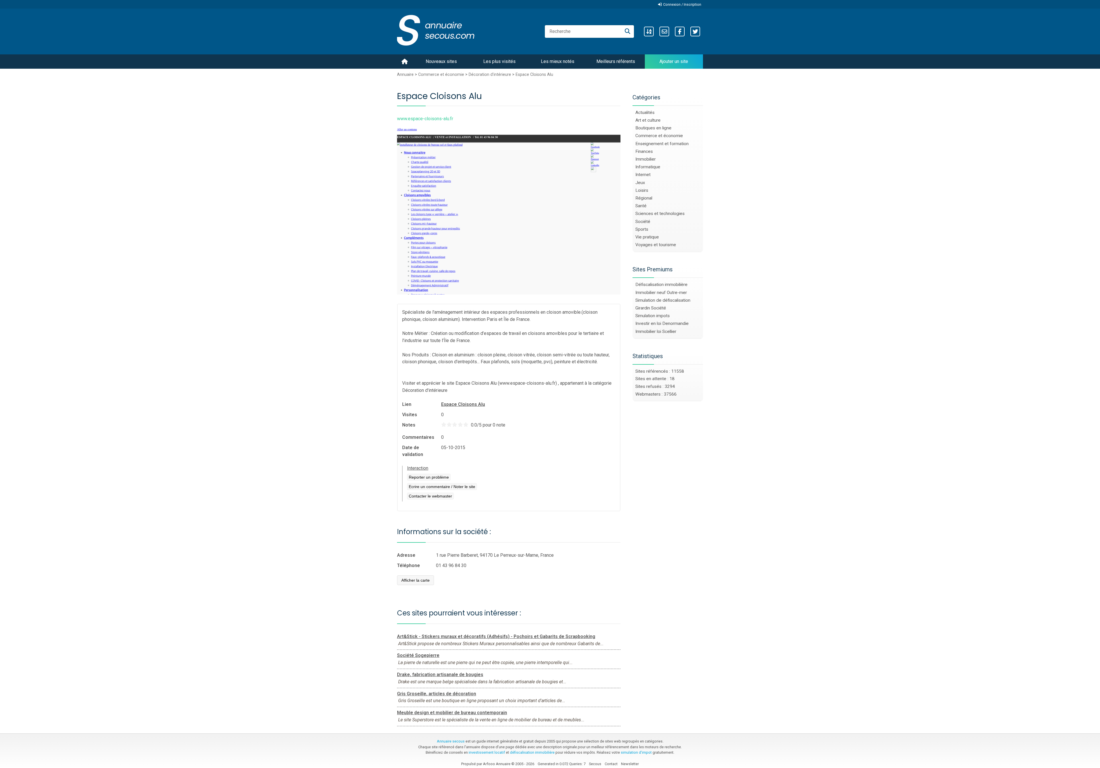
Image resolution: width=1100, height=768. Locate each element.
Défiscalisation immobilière (661, 284)
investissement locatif (487, 752)
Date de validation (412, 451)
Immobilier (645, 159)
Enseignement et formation (662, 143)
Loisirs (641, 190)
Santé (641, 205)
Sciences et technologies (660, 213)
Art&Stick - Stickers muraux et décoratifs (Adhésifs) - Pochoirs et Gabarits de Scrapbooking (496, 636)
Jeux (640, 182)
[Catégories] (649, 31)
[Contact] (664, 31)
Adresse (406, 555)
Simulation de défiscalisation (662, 300)
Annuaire (405, 74)
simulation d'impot (636, 752)
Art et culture (648, 120)
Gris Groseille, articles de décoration (436, 693)
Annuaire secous (451, 741)
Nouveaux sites (441, 61)
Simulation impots (652, 315)
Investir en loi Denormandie (662, 323)
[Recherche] (627, 31)
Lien (406, 404)
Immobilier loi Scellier (655, 331)
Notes (408, 425)
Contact (611, 764)
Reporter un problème (429, 477)
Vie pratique (647, 237)
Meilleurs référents (615, 61)
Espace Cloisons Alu (534, 74)
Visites (409, 414)
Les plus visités (499, 61)
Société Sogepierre (418, 655)
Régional (643, 198)
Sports (641, 229)
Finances (644, 151)
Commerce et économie (441, 74)
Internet (643, 174)
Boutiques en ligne (653, 128)
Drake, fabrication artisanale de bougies (440, 674)
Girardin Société (650, 308)
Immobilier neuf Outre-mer (661, 292)
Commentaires (418, 437)
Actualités (645, 112)
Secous (595, 764)
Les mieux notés (557, 61)
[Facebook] (680, 31)
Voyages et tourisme (655, 244)
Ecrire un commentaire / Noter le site (442, 486)
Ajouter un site (673, 61)
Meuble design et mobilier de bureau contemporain (452, 712)
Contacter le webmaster (430, 496)
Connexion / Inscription (682, 4)
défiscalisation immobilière (532, 752)
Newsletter (630, 764)
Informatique (647, 166)
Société (642, 221)
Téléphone (408, 565)
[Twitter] (695, 31)
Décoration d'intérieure (490, 74)
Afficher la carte (415, 580)
